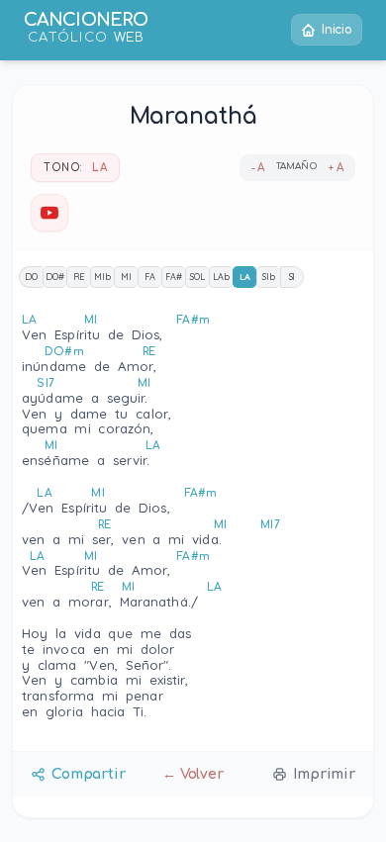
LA (245, 276)
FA (150, 276)
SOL (197, 276)
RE (79, 276)
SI (292, 276)
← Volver (193, 774)
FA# (173, 276)
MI (126, 276)
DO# (55, 276)
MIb (102, 276)
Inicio (337, 30)
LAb (221, 276)
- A (258, 167)
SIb (268, 276)
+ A (336, 167)
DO (31, 276)
